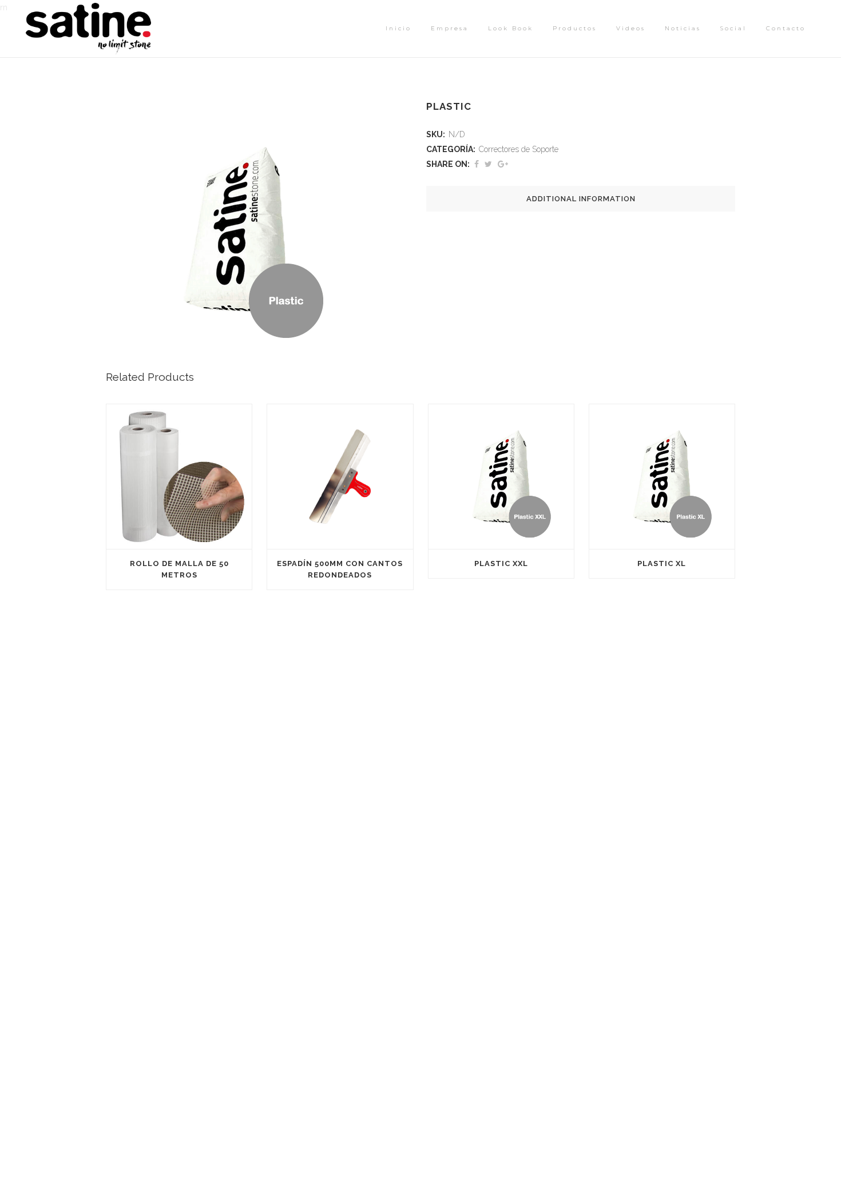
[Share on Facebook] (476, 164)
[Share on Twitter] (488, 164)
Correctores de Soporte (518, 149)
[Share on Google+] (503, 164)
